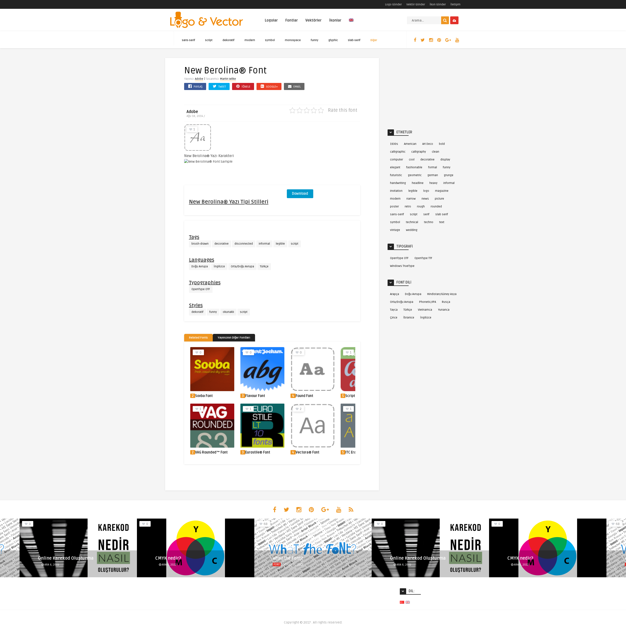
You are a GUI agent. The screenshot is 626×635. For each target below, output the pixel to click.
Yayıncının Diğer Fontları (234, 338)
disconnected (244, 244)
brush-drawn (200, 244)
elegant (395, 167)
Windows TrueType (402, 266)
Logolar (271, 20)
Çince (393, 317)
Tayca (394, 310)
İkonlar (335, 20)
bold (442, 144)
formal (432, 167)
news (425, 199)
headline (418, 183)
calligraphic (397, 152)
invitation (396, 191)
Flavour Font (255, 396)
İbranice (408, 317)
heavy (433, 183)
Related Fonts (198, 338)
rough (421, 206)
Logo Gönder (393, 4)
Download (300, 194)
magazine (441, 191)
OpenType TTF (423, 258)
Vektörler (313, 20)
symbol (270, 40)
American (410, 144)
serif (426, 214)
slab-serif (354, 40)
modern (250, 40)
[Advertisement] (323, 154)
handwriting (398, 183)
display (445, 159)
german (432, 175)
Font (277, 564)
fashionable (414, 167)
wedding (411, 230)
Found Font (304, 396)
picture (439, 199)
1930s (394, 144)
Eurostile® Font (257, 452)
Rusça (446, 302)
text (441, 222)
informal (264, 244)
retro (408, 206)
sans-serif (188, 40)
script (208, 40)
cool (411, 159)
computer (396, 159)
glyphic (333, 40)
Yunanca (443, 310)
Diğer (373, 40)
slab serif (441, 214)
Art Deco (427, 144)
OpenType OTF (200, 289)
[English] (351, 23)
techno (428, 222)
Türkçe (264, 266)
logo (426, 191)
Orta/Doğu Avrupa (242, 266)
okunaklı (228, 312)
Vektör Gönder (415, 4)
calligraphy (418, 152)
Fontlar (291, 20)
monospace (293, 40)
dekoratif (229, 40)
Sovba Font (204, 396)
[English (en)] (407, 602)
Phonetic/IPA (427, 302)
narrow (411, 199)
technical (412, 222)
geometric (415, 175)
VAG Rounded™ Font (211, 452)
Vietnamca (425, 310)
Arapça (394, 294)
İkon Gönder (438, 4)
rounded (436, 206)
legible (280, 244)
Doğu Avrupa (199, 266)
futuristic (396, 175)
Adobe (199, 79)
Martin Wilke (228, 79)
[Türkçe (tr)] (402, 602)
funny (314, 40)
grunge (448, 175)
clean (435, 152)
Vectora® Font (307, 452)
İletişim (455, 4)
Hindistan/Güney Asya (442, 294)
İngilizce (219, 266)
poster (394, 206)
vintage (395, 230)
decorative (221, 244)
